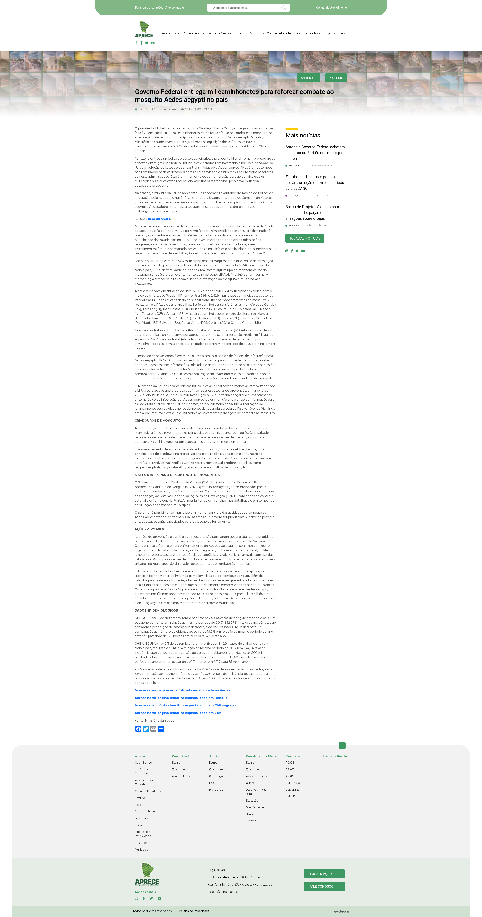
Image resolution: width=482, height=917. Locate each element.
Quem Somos (143, 762)
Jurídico (239, 33)
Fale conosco (321, 886)
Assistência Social (257, 776)
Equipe (139, 804)
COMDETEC (293, 789)
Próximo (336, 78)
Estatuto (140, 797)
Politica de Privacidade (194, 911)
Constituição (216, 776)
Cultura (250, 782)
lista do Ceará (159, 219)
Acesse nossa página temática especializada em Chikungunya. (186, 705)
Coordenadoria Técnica (282, 33)
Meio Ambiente (255, 807)
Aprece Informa (181, 776)
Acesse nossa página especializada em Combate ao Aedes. (183, 690)
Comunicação (192, 33)
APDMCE (291, 769)
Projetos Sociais (334, 33)
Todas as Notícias (304, 238)
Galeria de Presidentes (148, 791)
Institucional (169, 33)
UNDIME (290, 796)
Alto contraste (174, 7)
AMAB (289, 776)
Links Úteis (141, 842)
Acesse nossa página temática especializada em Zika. (178, 713)
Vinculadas (311, 33)
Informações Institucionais (143, 834)
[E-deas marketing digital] (341, 911)
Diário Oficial (216, 789)
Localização (321, 874)
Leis (211, 782)
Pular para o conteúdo (149, 7)
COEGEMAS (293, 782)
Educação (252, 800)
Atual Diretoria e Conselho (144, 782)
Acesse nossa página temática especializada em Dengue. (181, 698)
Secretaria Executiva (147, 811)
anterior (309, 78)
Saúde (250, 814)
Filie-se (139, 825)
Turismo (251, 820)
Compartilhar (203, 109)
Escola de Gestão (219, 33)
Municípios (257, 33)
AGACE (290, 762)
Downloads (142, 818)
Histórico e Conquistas (142, 771)
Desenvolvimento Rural (256, 791)
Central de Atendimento (331, 7)
